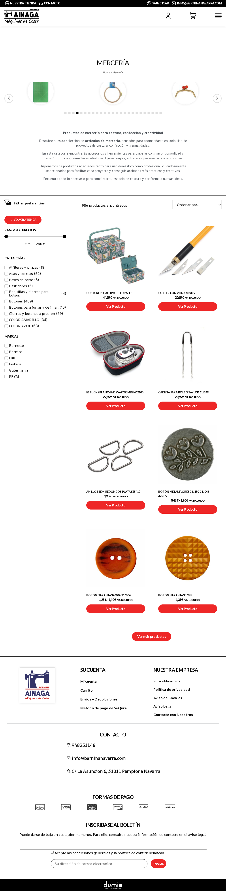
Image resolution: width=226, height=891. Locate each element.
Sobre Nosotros (167, 681)
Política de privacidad (171, 689)
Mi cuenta (88, 681)
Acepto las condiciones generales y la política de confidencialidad (109, 852)
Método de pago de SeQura (103, 708)
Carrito (86, 690)
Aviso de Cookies (167, 698)
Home (106, 72)
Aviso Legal (162, 706)
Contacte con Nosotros (173, 714)
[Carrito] (193, 15)
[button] (217, 98)
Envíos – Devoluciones (99, 699)
